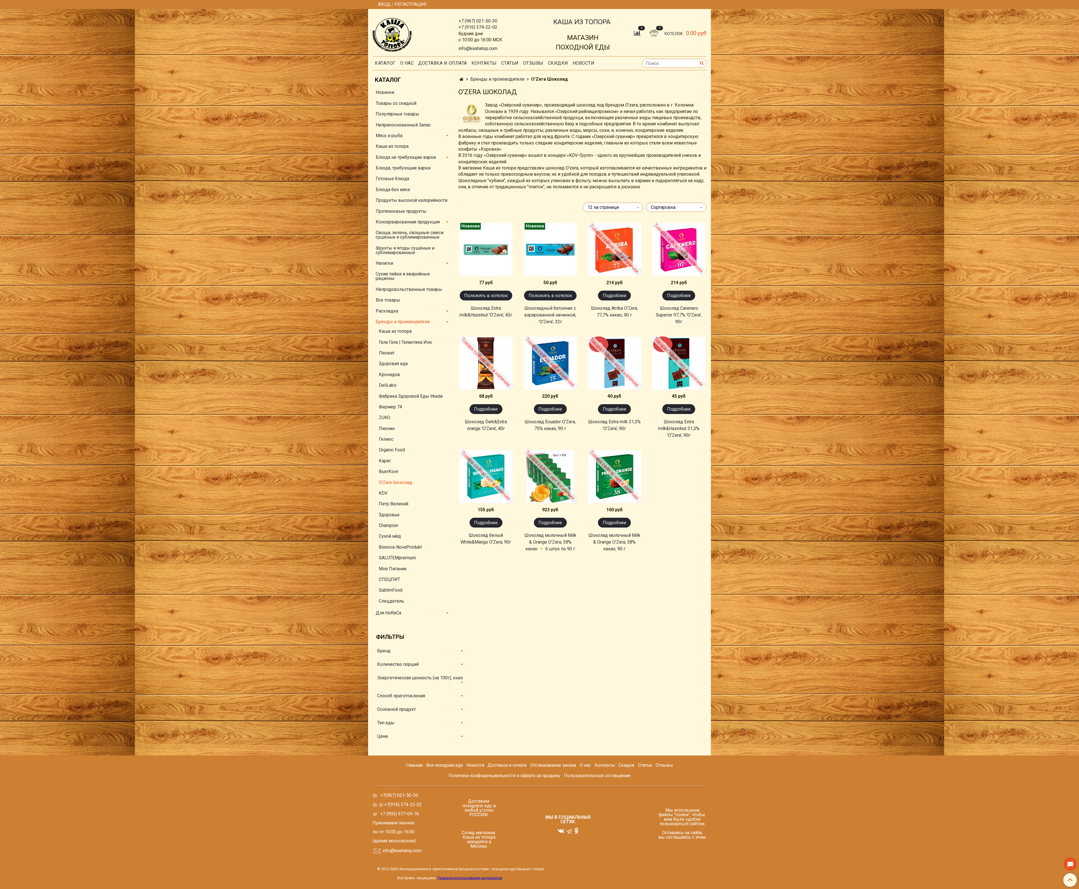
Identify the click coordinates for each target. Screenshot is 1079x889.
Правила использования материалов (470, 878)
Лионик (387, 428)
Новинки (385, 92)
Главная (414, 765)
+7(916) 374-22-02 (402, 804)
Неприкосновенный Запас (403, 125)
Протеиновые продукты (401, 211)
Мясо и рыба (389, 135)
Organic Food (392, 450)
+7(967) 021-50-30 (399, 795)
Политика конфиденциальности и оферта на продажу (504, 775)
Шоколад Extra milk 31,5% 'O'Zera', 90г (614, 425)
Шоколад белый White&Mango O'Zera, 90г (486, 539)
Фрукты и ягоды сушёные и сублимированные (405, 250)
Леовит (387, 353)
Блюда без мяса (393, 189)
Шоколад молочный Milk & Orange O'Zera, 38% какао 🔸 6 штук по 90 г (550, 542)
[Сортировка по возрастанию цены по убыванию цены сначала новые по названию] (674, 207)
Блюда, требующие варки (403, 168)
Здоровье (389, 514)
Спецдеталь (391, 601)
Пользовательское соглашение (597, 775)
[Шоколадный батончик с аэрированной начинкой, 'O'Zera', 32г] (550, 249)
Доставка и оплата (442, 63)
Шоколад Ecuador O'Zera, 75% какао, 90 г (550, 425)
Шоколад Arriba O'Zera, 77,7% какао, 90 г (614, 312)
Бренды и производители (497, 79)
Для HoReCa (388, 613)
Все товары (388, 300)
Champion (388, 525)
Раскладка (387, 311)
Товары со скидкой (396, 103)
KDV (383, 493)
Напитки (384, 263)
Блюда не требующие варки (406, 157)
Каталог (385, 63)
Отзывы (533, 63)
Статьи (645, 765)
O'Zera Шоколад (395, 482)
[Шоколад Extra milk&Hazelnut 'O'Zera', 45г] (486, 249)
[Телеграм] (569, 831)
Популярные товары (397, 114)
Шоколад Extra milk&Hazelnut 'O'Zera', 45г (485, 312)
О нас (407, 63)
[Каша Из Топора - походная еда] (392, 33)
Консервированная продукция (408, 222)
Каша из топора (392, 146)
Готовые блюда (392, 178)
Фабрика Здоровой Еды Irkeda (411, 396)
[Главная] (461, 79)
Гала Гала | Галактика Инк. (406, 342)
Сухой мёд (390, 536)
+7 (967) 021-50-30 (478, 21)
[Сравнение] (637, 32)
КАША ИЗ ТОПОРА (582, 22)
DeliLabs (387, 385)
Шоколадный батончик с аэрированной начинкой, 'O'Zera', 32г (550, 315)
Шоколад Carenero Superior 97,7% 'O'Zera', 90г (679, 315)
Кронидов (389, 374)
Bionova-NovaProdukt (400, 547)
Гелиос (386, 439)
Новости (584, 63)
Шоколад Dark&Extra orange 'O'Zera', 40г (486, 425)
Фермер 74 (390, 407)
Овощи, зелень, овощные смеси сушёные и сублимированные (409, 235)
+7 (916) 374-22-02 (478, 27)
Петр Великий (393, 503)
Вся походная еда (444, 765)
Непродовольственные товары (409, 289)
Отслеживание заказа (553, 765)
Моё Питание (393, 568)
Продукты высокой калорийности (411, 200)
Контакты (484, 63)
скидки (558, 63)
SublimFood (390, 590)
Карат (385, 460)
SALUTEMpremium (397, 557)
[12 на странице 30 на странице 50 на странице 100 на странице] (611, 207)
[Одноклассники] (576, 831)
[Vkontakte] (561, 831)
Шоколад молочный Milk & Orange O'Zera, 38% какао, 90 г (614, 542)
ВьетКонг (389, 471)
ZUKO (384, 417)
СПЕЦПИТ (389, 579)
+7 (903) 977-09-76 (399, 813)
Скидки (626, 765)
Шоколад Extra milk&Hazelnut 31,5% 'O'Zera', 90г (678, 428)
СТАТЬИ (510, 63)
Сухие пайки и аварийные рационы (403, 276)
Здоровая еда (393, 363)
